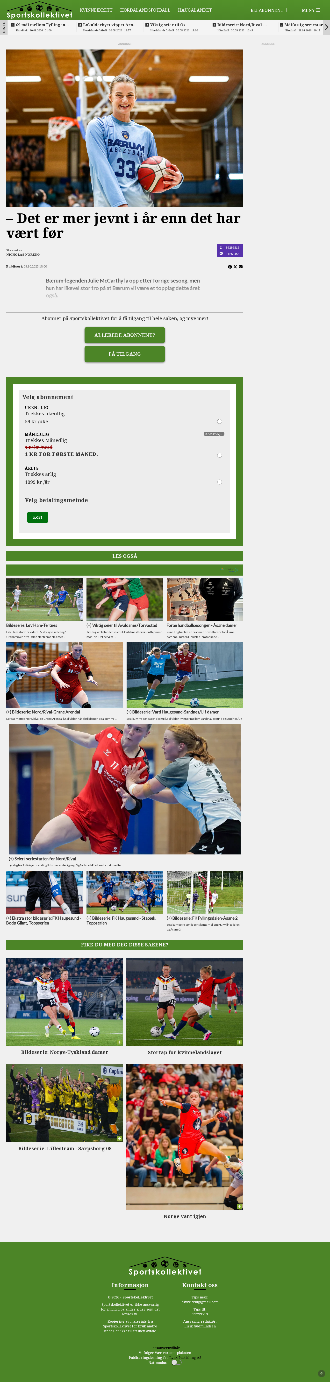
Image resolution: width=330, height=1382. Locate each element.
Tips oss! (233, 254)
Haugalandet (195, 10)
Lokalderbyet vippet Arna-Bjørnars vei (110, 24)
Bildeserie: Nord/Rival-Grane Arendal (240, 24)
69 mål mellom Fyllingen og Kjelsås (40, 24)
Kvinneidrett (96, 10)
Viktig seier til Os (167, 24)
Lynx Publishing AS (185, 1357)
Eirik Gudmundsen (200, 1326)
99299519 (232, 247)
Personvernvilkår (165, 1348)
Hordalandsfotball (145, 10)
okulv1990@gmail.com (200, 1302)
